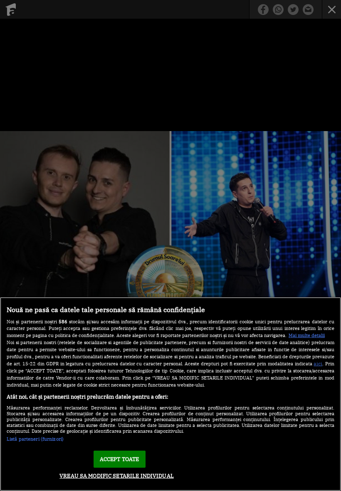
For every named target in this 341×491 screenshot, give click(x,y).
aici (318, 363)
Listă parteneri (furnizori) (35, 439)
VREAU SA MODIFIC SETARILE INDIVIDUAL (116, 475)
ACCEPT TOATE (119, 459)
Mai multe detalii (307, 335)
